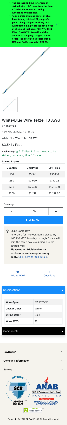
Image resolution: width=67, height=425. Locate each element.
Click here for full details (32, 256)
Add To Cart (34, 220)
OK (57, 23)
